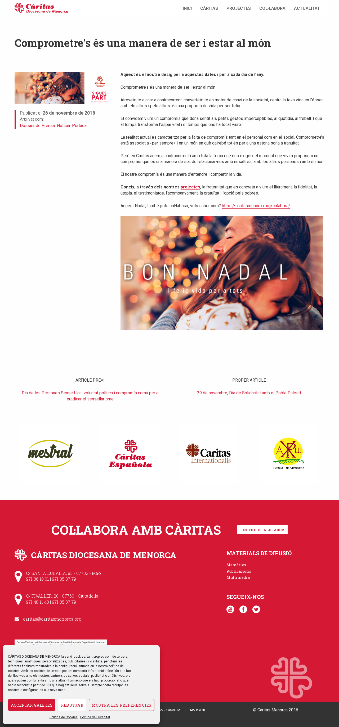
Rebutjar (72, 705)
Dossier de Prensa (37, 125)
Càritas (209, 8)
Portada (79, 125)
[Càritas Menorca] (41, 7)
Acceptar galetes (31, 705)
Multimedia (238, 577)
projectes (190, 186)
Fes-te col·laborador (262, 530)
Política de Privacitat (95, 717)
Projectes (238, 8)
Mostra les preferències (121, 705)
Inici (187, 8)
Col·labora (272, 8)
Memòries (236, 564)
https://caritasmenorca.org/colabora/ (256, 205)
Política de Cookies (64, 717)
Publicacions (238, 571)
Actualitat (307, 8)
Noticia (63, 125)
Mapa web (197, 710)
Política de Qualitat (166, 710)
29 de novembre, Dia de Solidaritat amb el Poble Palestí (249, 392)
